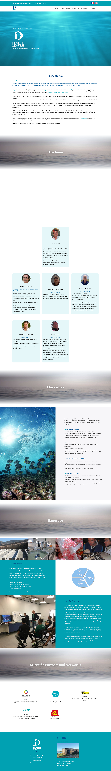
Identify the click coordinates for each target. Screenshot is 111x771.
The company (65, 8)
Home (56, 8)
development (78, 89)
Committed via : (70, 442)
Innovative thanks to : (72, 473)
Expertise (75, 8)
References (84, 8)
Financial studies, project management (41, 551)
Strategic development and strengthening (69, 551)
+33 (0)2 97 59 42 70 (41, 3)
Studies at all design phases (13, 551)
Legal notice (37, 751)
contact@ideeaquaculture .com (23, 3)
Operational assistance (97, 549)
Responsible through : (72, 429)
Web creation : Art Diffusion (37, 754)
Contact (94, 8)
